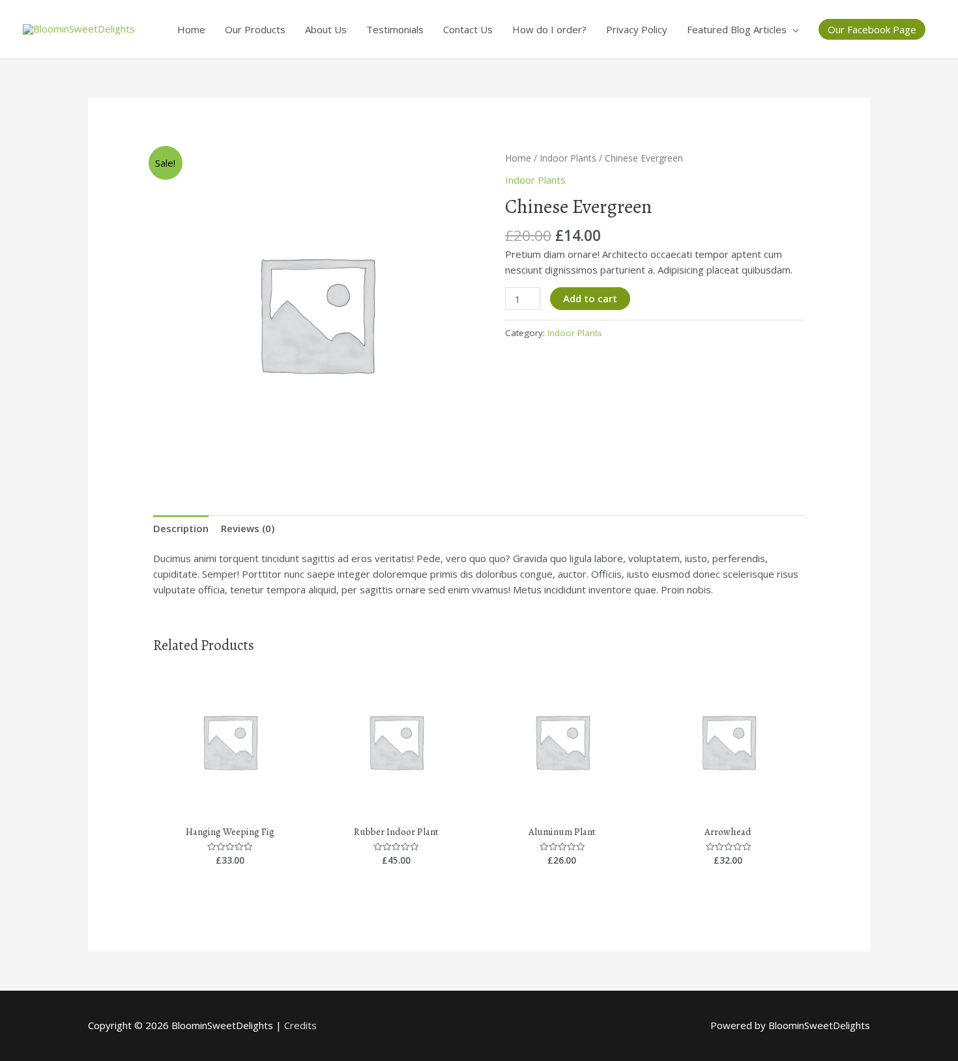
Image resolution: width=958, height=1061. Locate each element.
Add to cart (590, 298)
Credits (300, 1025)
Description (181, 528)
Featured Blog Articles (737, 29)
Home (191, 29)
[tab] (181, 528)
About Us (326, 29)
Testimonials (395, 29)
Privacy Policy (636, 29)
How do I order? (549, 29)
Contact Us (468, 29)
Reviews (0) (247, 528)
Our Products (255, 29)
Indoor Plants (568, 158)
